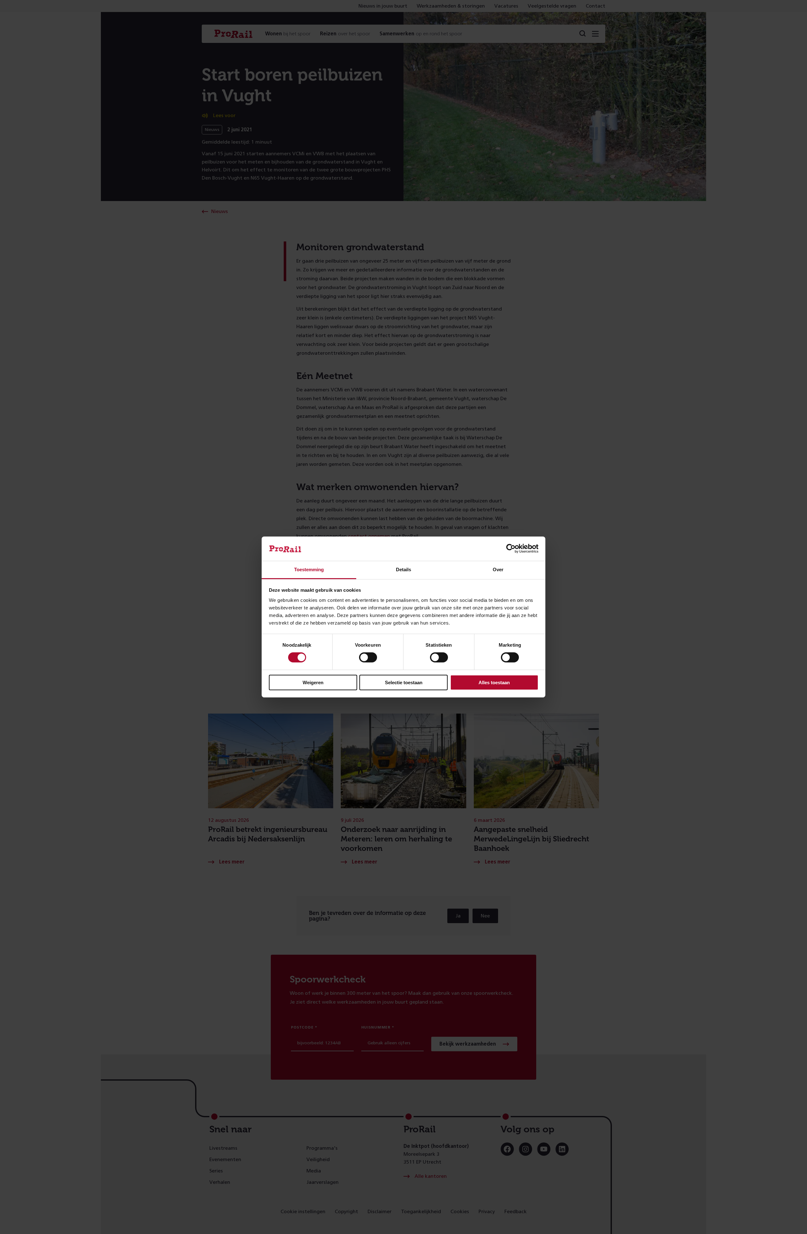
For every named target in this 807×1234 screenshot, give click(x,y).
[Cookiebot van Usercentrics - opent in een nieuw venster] (510, 548)
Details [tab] (403, 569)
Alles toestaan (494, 682)
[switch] (368, 657)
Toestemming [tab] (309, 569)
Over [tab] (498, 569)
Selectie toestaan (403, 682)
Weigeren (313, 682)
